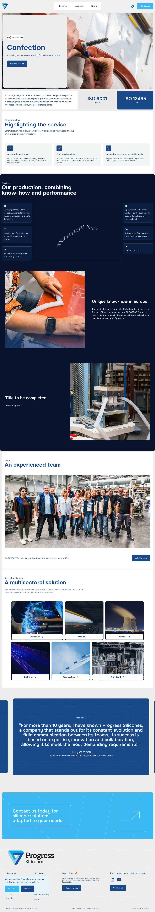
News (37, 899)
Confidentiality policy (91, 908)
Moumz (146, 908)
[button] (132, 6)
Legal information (77, 908)
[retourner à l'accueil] (5, 6)
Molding (10, 898)
